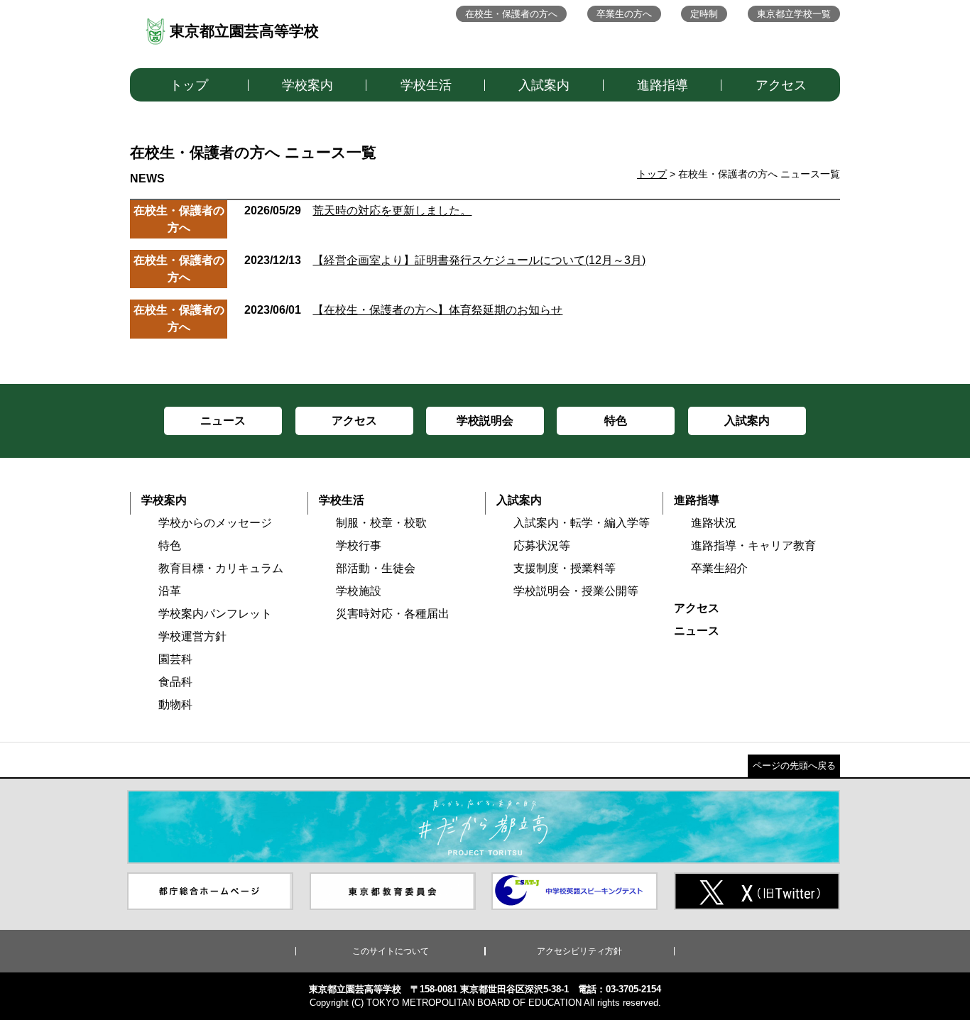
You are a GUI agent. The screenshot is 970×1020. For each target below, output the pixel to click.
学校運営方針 (192, 636)
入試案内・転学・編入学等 (581, 523)
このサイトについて (390, 951)
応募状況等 (541, 545)
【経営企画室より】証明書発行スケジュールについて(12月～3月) (444, 260)
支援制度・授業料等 (564, 568)
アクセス (781, 85)
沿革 (169, 591)
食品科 (175, 682)
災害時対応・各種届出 (392, 614)
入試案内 (544, 85)
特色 (169, 545)
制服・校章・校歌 (381, 523)
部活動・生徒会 (375, 568)
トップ (189, 85)
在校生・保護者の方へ (511, 14)
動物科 (175, 704)
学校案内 (307, 85)
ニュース (696, 631)
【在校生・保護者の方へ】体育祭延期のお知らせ (403, 310)
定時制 (704, 14)
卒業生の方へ (624, 14)
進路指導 (662, 85)
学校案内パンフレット (215, 614)
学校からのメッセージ (215, 523)
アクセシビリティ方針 (579, 951)
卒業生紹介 (719, 568)
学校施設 (358, 591)
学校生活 (426, 85)
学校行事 (358, 545)
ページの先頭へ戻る (794, 765)
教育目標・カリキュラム (220, 568)
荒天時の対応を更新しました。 (358, 210)
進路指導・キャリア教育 (753, 545)
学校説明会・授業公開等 (575, 591)
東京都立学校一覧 (794, 14)
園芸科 (175, 659)
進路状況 (713, 523)
